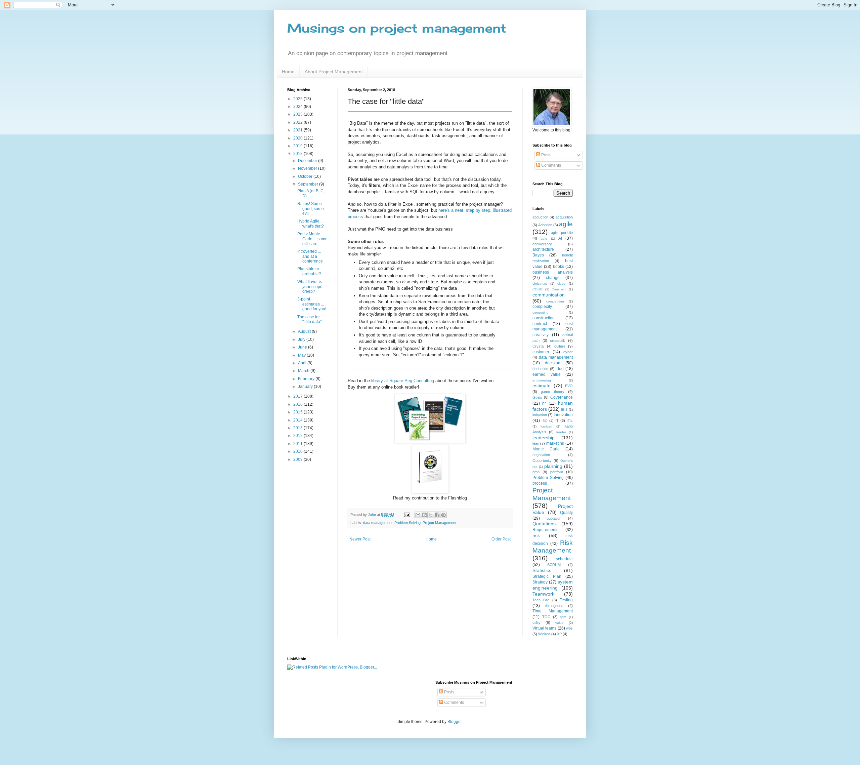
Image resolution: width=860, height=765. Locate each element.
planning (553, 466)
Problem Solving (407, 523)
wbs (569, 628)
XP (559, 634)
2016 (298, 404)
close (561, 283)
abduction (540, 217)
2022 (298, 122)
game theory (552, 392)
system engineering (552, 585)
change (553, 277)
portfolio (556, 472)
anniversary (542, 244)
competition (555, 301)
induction (539, 415)
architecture (543, 249)
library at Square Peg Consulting (402, 380)
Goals (537, 397)
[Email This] (418, 515)
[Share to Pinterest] (443, 515)
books (558, 266)
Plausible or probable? (309, 271)
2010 (298, 451)
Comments (550, 165)
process (539, 483)
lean (535, 443)
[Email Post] (406, 515)
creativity (540, 334)
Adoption (545, 225)
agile (566, 224)
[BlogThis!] (424, 515)
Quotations (544, 523)
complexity (542, 306)
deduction (540, 369)
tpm (563, 617)
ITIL (570, 420)
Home (288, 71)
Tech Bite (540, 600)
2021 (298, 130)
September (308, 184)
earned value (546, 374)
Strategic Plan (546, 576)
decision (552, 363)
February (306, 378)
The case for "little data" (309, 319)
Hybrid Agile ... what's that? (310, 223)
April (302, 363)
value (559, 623)
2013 (298, 428)
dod (560, 368)
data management (377, 523)
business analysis (552, 272)
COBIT (537, 289)
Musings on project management (396, 28)
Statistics (541, 570)
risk (536, 535)
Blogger (454, 721)
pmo (536, 472)
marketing (555, 443)
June (303, 347)
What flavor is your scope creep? (309, 286)
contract (539, 323)
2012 (298, 435)
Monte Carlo (546, 449)
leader (561, 432)
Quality (566, 512)
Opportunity (542, 460)
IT (557, 420)
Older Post (501, 539)
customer (540, 352)
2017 (298, 396)
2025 (298, 98)
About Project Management (334, 71)
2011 (298, 443)
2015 (298, 412)
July (302, 339)
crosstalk (557, 340)
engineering (541, 380)
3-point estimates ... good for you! (311, 304)
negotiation (541, 455)
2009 (298, 459)
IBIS (564, 409)
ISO (545, 420)
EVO (569, 386)
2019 (298, 146)
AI (560, 238)
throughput (554, 606)
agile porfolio (562, 233)
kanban (546, 426)
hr (544, 403)
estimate (541, 385)
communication (548, 294)
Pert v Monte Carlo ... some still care (312, 239)
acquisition (564, 217)
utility (536, 622)
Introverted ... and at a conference (310, 256)
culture (559, 346)
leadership (543, 437)
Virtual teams (544, 628)
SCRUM (554, 565)
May (302, 355)
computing (540, 312)
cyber (568, 352)
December (308, 160)
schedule (564, 559)
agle (544, 238)
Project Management (439, 523)
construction (543, 318)
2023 (298, 114)
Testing (566, 600)
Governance (561, 397)
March (304, 370)
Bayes (538, 255)
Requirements (545, 529)
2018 (298, 153)
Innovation (563, 414)
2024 (298, 106)
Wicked (544, 634)
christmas (539, 283)
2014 (298, 420)
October (305, 176)
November (308, 168)
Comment (559, 289)
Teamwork (543, 594)
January (306, 386)
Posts (545, 155)
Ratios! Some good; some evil (310, 208)
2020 (298, 138)
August (305, 331)
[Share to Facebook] (437, 515)
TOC (546, 617)
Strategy (540, 582)
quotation (554, 518)
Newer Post (360, 539)
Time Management (552, 611)
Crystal (538, 346)
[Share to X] (430, 515)
